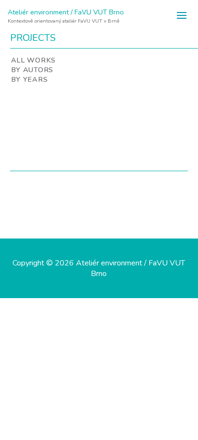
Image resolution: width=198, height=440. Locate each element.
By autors (32, 70)
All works (33, 60)
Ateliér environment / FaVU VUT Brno (66, 12)
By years (29, 79)
